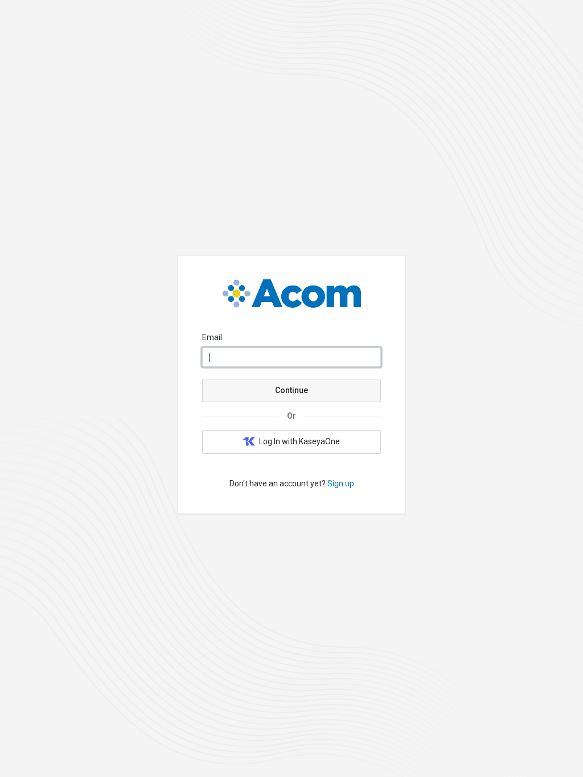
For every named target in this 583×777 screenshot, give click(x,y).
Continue (291, 390)
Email (212, 337)
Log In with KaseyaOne (299, 441)
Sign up (340, 483)
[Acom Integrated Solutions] (292, 304)
